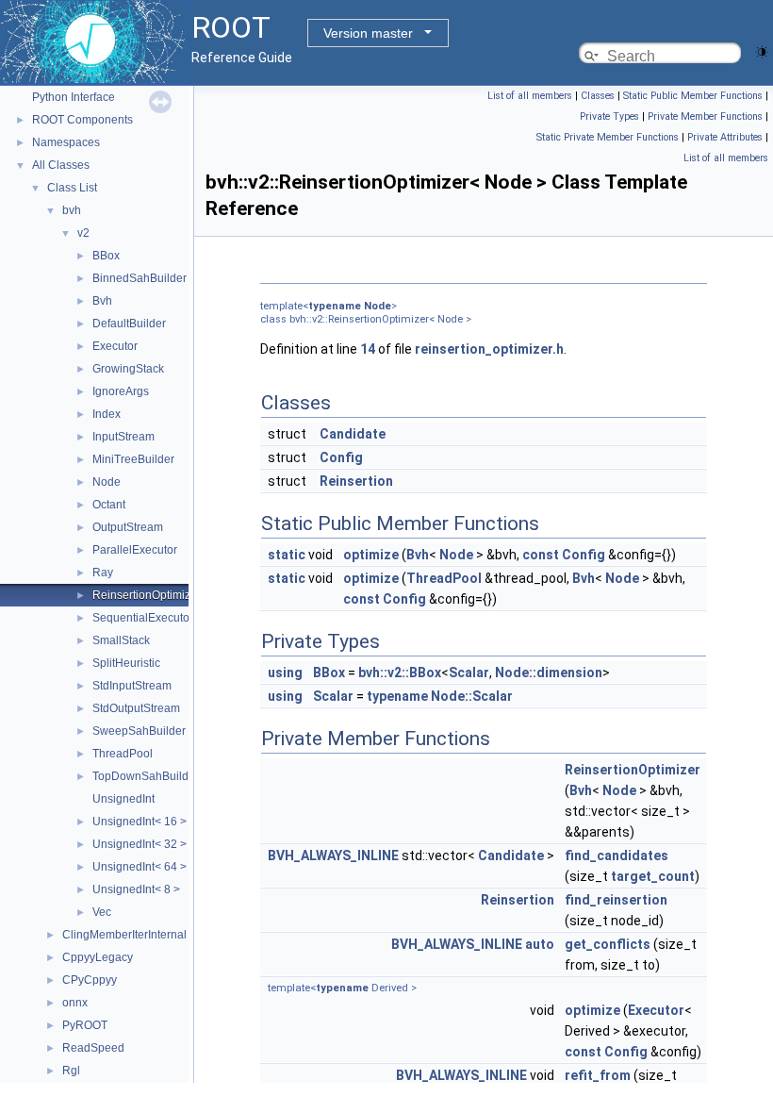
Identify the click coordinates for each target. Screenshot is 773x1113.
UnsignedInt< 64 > (139, 866)
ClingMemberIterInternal (124, 934)
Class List (72, 187)
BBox (106, 255)
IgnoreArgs (120, 391)
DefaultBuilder (129, 323)
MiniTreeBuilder (133, 459)
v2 (83, 233)
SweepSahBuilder (139, 731)
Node (106, 482)
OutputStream (127, 527)
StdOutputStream (136, 708)
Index (106, 414)
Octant (108, 504)
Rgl (71, 1070)
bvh (71, 210)
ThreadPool (122, 753)
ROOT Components (82, 119)
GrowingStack (128, 368)
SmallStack (121, 640)
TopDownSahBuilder (145, 776)
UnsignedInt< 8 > (136, 889)
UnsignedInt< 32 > (139, 844)
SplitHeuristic (126, 663)
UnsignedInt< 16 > (139, 821)
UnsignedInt (123, 799)
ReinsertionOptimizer (146, 595)
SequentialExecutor (142, 617)
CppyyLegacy (97, 957)
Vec (101, 912)
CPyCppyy (89, 980)
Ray (102, 572)
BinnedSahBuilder (139, 278)
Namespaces (66, 142)
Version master (368, 33)
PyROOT (84, 1025)
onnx (75, 1002)
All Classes (61, 165)
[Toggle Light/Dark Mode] (761, 50)
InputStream (123, 436)
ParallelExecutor (134, 549)
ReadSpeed (93, 1048)
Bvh (102, 300)
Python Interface (73, 97)
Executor (115, 346)
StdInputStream (132, 685)
